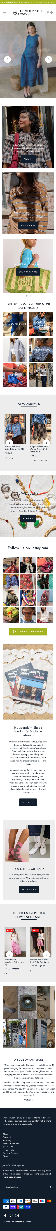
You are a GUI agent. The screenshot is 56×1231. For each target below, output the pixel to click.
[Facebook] (5, 1216)
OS (6, 973)
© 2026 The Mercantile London (17, 1221)
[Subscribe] (49, 1187)
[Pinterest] (11, 1216)
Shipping (7, 1140)
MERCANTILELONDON (30, 631)
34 (31, 460)
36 (35, 460)
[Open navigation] (4, 12)
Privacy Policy (9, 1149)
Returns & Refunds (11, 1143)
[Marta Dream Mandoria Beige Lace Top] (15, 942)
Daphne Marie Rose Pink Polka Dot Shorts (39, 960)
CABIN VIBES (28, 225)
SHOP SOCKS (29, 889)
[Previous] (7, 59)
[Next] (48, 59)
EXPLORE (28, 71)
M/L (11, 458)
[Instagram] (17, 1216)
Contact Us (7, 1137)
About (5, 1134)
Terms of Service (10, 1153)
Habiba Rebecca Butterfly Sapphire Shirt (15, 447)
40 (42, 460)
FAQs (5, 1156)
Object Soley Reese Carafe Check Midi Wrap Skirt (39, 449)
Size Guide (8, 1146)
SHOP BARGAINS (28, 271)
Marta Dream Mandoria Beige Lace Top (14, 962)
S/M (6, 458)
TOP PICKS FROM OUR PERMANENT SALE (29, 915)
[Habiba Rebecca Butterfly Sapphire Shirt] (15, 429)
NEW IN (28, 159)
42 (46, 460)
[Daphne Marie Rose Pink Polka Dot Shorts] (40, 942)
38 (38, 460)
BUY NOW (27, 802)
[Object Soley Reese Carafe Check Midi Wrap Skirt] (40, 429)
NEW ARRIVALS (29, 404)
